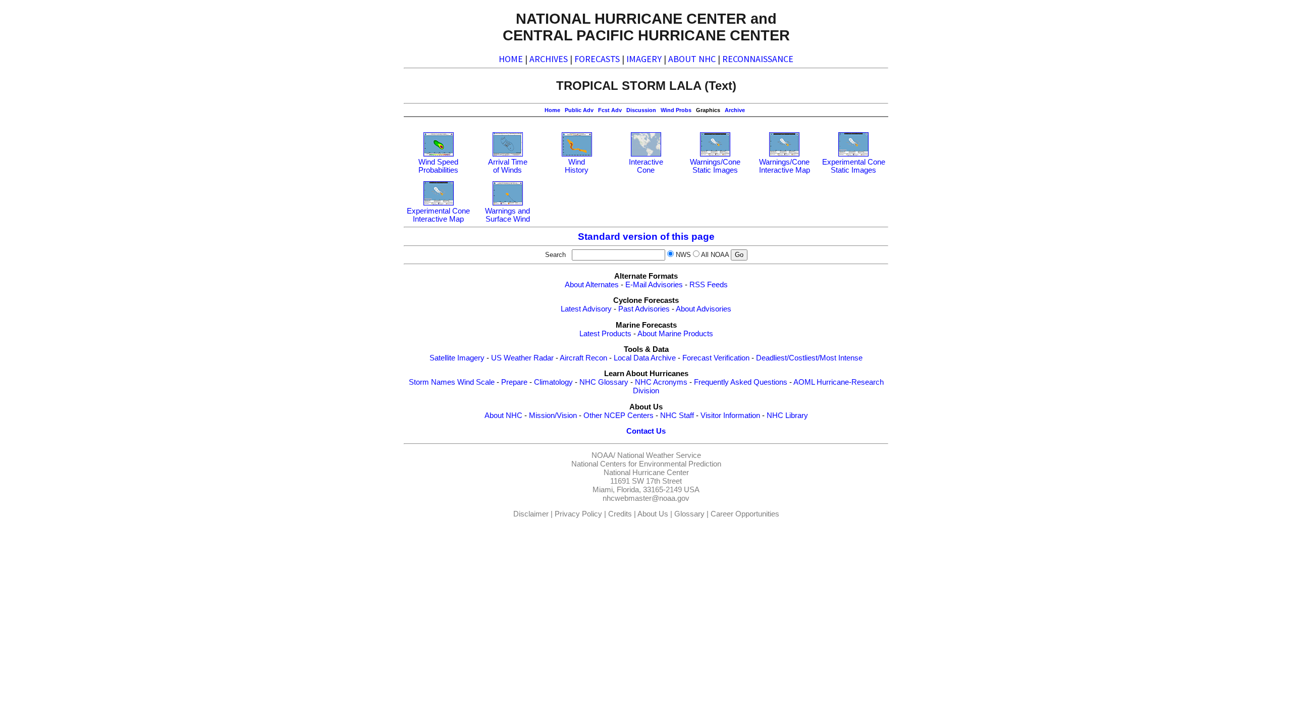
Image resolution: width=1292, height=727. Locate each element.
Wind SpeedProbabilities (438, 166)
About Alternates (592, 285)
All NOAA (715, 254)
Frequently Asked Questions (740, 382)
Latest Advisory (586, 309)
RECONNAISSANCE (757, 59)
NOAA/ (603, 455)
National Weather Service (659, 455)
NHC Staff (677, 415)
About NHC (503, 415)
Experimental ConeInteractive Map (438, 215)
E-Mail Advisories (654, 285)
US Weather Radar (522, 358)
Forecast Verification (715, 358)
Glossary (689, 514)
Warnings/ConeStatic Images (715, 166)
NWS (683, 254)
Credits (620, 514)
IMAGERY (644, 59)
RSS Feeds (708, 285)
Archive (735, 110)
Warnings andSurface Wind (507, 215)
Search (557, 254)
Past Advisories (644, 309)
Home (552, 110)
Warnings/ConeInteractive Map (784, 166)
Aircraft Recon (583, 358)
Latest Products (605, 334)
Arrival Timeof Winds (507, 166)
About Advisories (703, 309)
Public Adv (579, 110)
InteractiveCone (646, 166)
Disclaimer (531, 514)
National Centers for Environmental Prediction (646, 464)
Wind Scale (476, 382)
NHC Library (787, 415)
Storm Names (432, 382)
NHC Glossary (603, 382)
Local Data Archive (645, 358)
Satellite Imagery (456, 358)
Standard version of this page (646, 236)
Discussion (641, 110)
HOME (511, 59)
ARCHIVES (548, 59)
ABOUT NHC (692, 59)
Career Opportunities (745, 514)
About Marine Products (675, 334)
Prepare (514, 382)
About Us (652, 514)
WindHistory (576, 166)
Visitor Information (730, 415)
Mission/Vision (553, 415)
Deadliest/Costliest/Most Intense (809, 358)
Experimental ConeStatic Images (853, 166)
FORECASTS (597, 59)
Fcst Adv (610, 110)
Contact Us (646, 431)
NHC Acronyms (661, 382)
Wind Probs (676, 110)
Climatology (553, 382)
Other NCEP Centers (618, 415)
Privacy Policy (578, 514)
